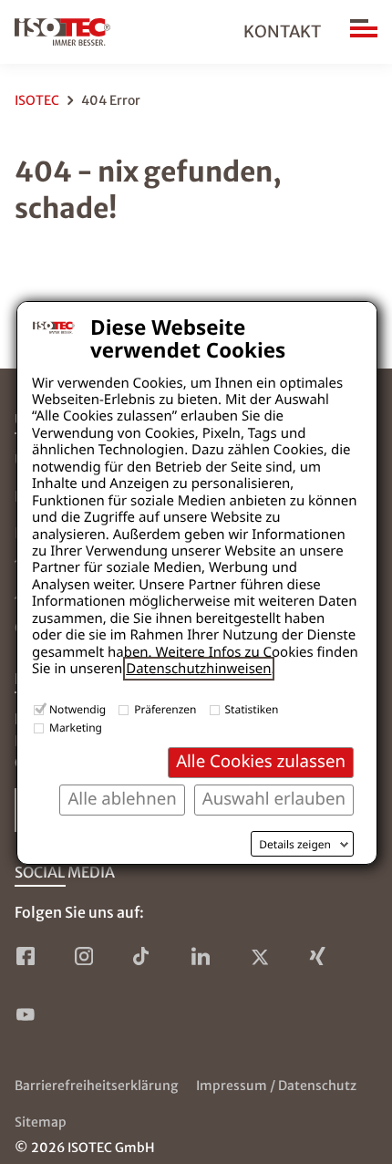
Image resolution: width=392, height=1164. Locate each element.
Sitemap (41, 1122)
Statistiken (252, 709)
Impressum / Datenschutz (276, 1085)
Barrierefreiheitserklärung (96, 1085)
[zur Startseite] (62, 32)
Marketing (75, 727)
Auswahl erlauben (274, 798)
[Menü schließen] (363, 32)
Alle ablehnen (121, 798)
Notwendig (77, 709)
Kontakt (282, 31)
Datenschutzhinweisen (198, 669)
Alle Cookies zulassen (261, 761)
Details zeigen (295, 844)
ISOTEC (37, 100)
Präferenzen (165, 709)
